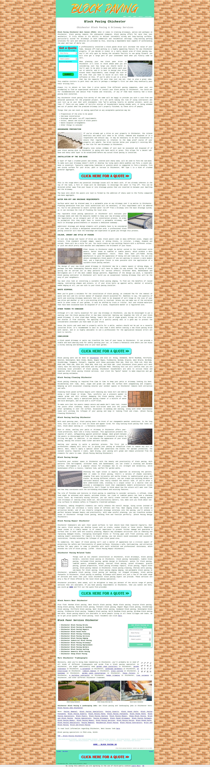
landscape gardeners (113, 669)
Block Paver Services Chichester (78, 620)
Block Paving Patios (125, 720)
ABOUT (134, 16)
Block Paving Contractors (131, 723)
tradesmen (100, 677)
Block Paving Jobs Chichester (70, 708)
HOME (124, 16)
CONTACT (140, 16)
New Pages (65, 751)
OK (143, 766)
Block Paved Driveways (120, 718)
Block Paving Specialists (91, 711)
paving (99, 411)
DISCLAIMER (148, 16)
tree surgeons (142, 675)
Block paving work (66, 358)
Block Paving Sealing (98, 716)
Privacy (151, 751)
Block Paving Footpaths (117, 714)
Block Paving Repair (118, 716)
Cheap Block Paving (137, 716)
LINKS (129, 16)
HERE (71, 587)
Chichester (94, 358)
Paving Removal (70, 711)
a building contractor (79, 675)
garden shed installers (106, 666)
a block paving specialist (122, 664)
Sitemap (59, 751)
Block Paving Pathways (141, 718)
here (120, 616)
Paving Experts (112, 711)
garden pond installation (93, 673)
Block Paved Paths (129, 711)
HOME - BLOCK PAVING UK (105, 744)
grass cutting (117, 671)
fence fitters (129, 673)
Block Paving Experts (77, 714)
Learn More (135, 766)
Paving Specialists (83, 718)
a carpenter (85, 669)
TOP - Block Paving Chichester (71, 736)
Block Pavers (81, 716)
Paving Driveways (100, 718)
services (61, 585)
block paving (75, 34)
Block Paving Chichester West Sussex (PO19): (77, 32)
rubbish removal (89, 671)
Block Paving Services (105, 720)
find (64, 605)
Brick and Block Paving (80, 725)
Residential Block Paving (107, 723)
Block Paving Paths (97, 714)
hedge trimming (113, 675)
